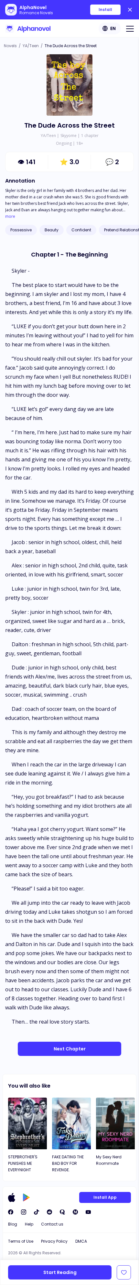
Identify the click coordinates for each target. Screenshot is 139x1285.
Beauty (52, 230)
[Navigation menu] (130, 28)
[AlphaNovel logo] (27, 28)
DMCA (81, 1241)
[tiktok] (36, 1212)
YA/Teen (31, 45)
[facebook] (10, 1212)
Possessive (21, 230)
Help (29, 1224)
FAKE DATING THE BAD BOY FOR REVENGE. (68, 1163)
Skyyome (68, 135)
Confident (81, 230)
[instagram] (23, 1212)
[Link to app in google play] (26, 1197)
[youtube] (88, 1212)
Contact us (52, 1224)
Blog (12, 1224)
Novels (10, 45)
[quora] (62, 1212)
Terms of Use (20, 1241)
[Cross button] (130, 10)
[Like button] (124, 1272)
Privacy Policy (54, 1241)
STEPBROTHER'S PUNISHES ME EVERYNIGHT (22, 1163)
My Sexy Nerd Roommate (109, 1160)
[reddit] (49, 1212)
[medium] (75, 1212)
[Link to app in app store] (11, 1197)
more (10, 216)
